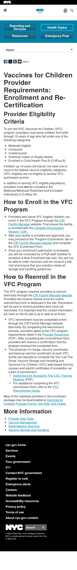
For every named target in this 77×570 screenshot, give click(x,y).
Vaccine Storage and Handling (28, 430)
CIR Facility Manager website (32, 243)
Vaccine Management (22, 422)
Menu (7, 10)
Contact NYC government (24, 473)
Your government (18, 461)
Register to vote (17, 478)
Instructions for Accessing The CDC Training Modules (42, 377)
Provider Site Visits (21, 418)
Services (12, 450)
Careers (11, 490)
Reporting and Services (20, 27)
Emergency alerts (18, 484)
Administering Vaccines (24, 426)
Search (46, 527)
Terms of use (15, 512)
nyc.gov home (16, 445)
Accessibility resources (22, 501)
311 (8, 467)
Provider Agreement (55, 334)
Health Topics (57, 27)
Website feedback (18, 495)
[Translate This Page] (66, 10)
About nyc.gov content (22, 518)
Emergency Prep (57, 36)
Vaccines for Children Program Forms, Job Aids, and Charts (35, 402)
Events (11, 456)
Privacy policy (16, 506)
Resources (20, 36)
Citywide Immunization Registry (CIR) (36, 230)
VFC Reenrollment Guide (36, 389)
